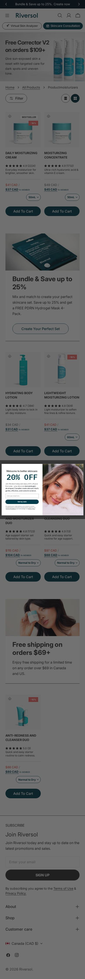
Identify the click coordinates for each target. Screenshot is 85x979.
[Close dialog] (81, 465)
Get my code (22, 501)
